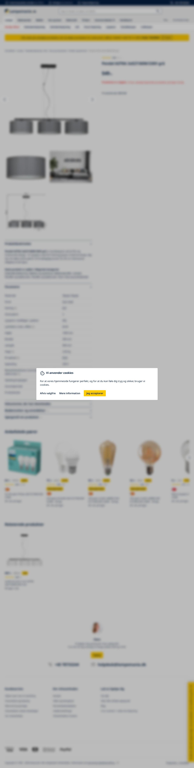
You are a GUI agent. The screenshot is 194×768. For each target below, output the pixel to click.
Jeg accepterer (94, 393)
